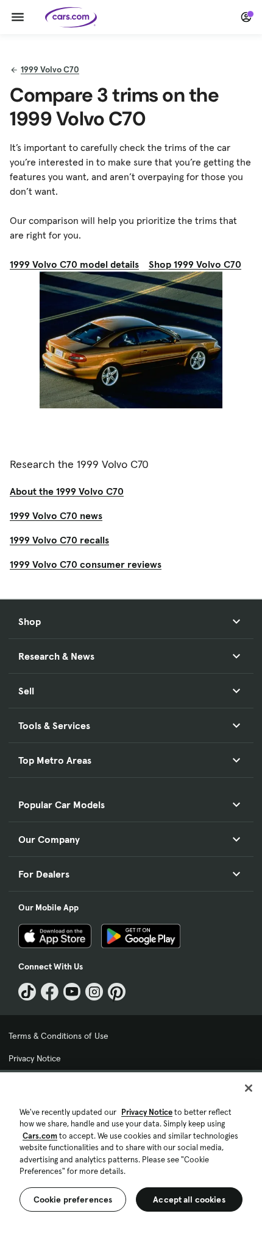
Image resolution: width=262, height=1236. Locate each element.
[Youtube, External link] (72, 991)
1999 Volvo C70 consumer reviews (85, 564)
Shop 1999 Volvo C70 (195, 264)
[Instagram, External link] (94, 991)
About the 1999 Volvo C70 (67, 491)
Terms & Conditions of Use (58, 1035)
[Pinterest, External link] (117, 991)
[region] (131, 1153)
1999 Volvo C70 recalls (59, 540)
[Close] (248, 1088)
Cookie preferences (73, 1199)
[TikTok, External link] (27, 991)
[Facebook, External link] (49, 991)
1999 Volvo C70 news (56, 515)
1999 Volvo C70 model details (74, 264)
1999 (50, 69)
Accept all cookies (189, 1199)
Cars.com (40, 1136)
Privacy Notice (35, 1058)
